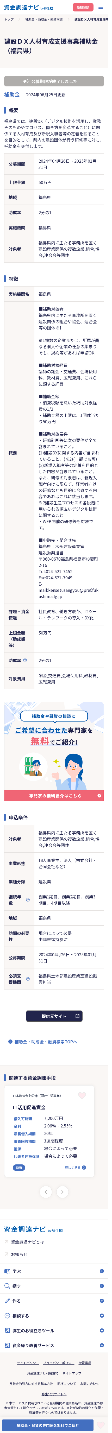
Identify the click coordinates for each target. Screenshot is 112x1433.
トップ (9, 19)
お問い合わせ (89, 1383)
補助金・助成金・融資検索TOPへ (46, 1041)
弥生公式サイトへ (54, 1394)
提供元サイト (54, 1016)
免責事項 (85, 1362)
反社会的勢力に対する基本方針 (31, 1383)
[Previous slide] (46, 1192)
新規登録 (83, 7)
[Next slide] (62, 1192)
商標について (66, 1383)
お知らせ (19, 1254)
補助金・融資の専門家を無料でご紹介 (48, 1425)
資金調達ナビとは (27, 1242)
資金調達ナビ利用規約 (42, 1373)
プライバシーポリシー (58, 1362)
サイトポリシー (28, 1362)
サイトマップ (72, 1373)
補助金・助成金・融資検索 (44, 19)
